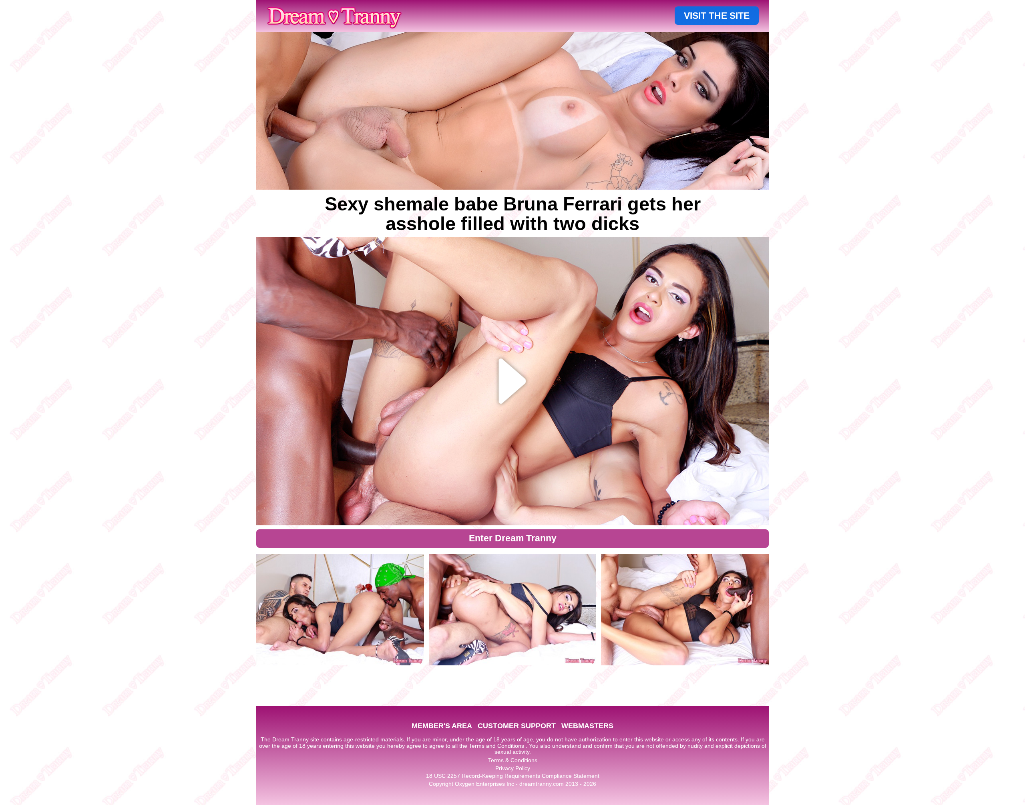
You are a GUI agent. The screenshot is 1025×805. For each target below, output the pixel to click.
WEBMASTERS (587, 725)
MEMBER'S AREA (442, 725)
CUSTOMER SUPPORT (517, 725)
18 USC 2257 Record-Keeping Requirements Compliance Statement (512, 776)
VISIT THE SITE (717, 15)
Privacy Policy (512, 768)
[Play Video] (512, 381)
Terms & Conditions (512, 760)
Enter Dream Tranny (513, 538)
